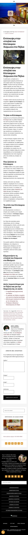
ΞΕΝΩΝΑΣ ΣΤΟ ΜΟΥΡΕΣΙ (14, 507)
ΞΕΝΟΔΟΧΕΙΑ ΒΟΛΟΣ (14, 487)
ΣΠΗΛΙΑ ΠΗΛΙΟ (6, 318)
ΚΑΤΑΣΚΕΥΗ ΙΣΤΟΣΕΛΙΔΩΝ (13, 530)
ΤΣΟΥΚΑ (13, 319)
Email (5, 382)
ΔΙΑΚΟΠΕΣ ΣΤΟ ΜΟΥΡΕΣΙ (14, 499)
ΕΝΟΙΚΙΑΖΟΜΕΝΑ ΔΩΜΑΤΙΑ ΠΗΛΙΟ (14, 493)
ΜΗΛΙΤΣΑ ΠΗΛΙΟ (11, 313)
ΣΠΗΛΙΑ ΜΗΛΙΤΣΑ (19, 316)
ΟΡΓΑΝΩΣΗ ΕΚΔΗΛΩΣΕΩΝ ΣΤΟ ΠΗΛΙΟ (14, 510)
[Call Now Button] (3, 532)
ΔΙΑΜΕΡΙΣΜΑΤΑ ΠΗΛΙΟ (14, 490)
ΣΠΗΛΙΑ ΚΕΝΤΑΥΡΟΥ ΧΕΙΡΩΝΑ (15, 315)
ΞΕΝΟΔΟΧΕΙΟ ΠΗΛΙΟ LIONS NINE (14, 13)
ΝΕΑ (9, 310)
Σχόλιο (5, 360)
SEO (20, 530)
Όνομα (5, 375)
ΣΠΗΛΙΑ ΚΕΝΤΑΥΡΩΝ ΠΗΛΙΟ (9, 316)
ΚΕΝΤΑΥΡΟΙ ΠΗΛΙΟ (13, 312)
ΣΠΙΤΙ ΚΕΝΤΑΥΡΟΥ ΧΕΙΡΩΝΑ (16, 318)
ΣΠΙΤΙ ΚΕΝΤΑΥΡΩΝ (7, 319)
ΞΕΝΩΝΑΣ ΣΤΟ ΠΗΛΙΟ (14, 504)
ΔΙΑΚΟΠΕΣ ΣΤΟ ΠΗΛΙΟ (14, 496)
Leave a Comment (9, 33)
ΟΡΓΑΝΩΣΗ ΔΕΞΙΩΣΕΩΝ (14, 501)
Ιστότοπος (6, 389)
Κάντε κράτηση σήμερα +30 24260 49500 (12, 436)
